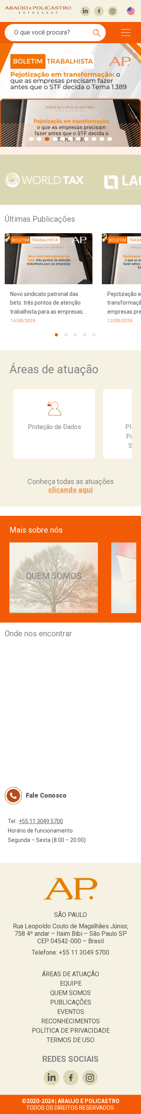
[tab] (56, 335)
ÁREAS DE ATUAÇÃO (70, 974)
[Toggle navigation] (125, 32)
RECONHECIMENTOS (70, 1021)
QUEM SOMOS (70, 993)
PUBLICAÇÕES (70, 1002)
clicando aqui (70, 490)
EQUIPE (70, 983)
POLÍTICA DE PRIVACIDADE (71, 1030)
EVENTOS (70, 1011)
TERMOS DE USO (70, 1040)
